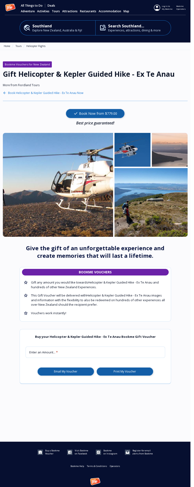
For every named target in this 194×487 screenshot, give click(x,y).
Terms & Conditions (97, 466)
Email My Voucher (65, 371)
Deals (51, 6)
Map (126, 11)
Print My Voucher (125, 371)
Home (7, 46)
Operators (115, 466)
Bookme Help (77, 466)
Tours (19, 46)
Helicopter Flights (35, 46)
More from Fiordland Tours (21, 85)
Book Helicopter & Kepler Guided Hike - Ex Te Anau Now (45, 93)
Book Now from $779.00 (95, 113)
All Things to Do (32, 6)
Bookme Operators (181, 7)
